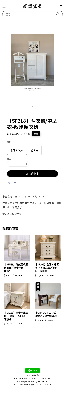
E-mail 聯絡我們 (32, 375)
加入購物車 (32, 173)
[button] (3, 6)
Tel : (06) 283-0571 (40, 381)
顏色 (9, 141)
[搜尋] (58, 14)
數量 (9, 158)
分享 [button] (14, 182)
